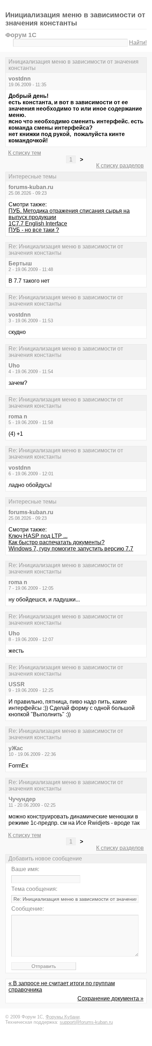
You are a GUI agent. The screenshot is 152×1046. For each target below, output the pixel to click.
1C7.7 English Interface (37, 224)
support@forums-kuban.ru (86, 1022)
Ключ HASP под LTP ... (38, 536)
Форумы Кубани (63, 1016)
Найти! (138, 43)
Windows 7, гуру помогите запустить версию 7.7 (70, 549)
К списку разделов (120, 166)
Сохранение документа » (110, 998)
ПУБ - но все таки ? (33, 230)
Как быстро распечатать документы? (56, 542)
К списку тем (24, 153)
